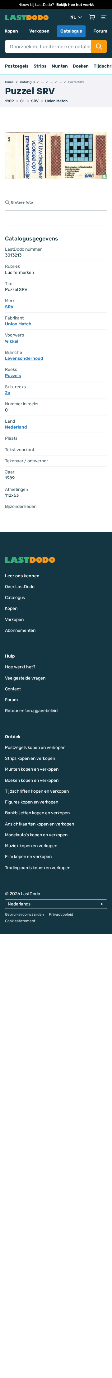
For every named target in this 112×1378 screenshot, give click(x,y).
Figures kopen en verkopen (31, 802)
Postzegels (17, 66)
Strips (40, 66)
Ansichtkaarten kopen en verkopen (39, 824)
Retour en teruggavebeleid (31, 710)
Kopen (11, 31)
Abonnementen (20, 630)
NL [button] (73, 17)
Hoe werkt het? (20, 667)
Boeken (81, 66)
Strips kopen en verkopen (30, 758)
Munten (60, 66)
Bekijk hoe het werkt (75, 4)
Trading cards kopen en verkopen (37, 867)
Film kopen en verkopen (28, 856)
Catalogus (71, 31)
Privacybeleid (61, 914)
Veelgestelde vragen (25, 678)
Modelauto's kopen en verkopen (36, 835)
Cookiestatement (20, 921)
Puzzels (13, 375)
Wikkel (11, 341)
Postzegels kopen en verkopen (35, 747)
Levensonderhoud (24, 358)
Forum (100, 31)
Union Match (56, 101)
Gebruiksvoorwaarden (24, 914)
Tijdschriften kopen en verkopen (37, 791)
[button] (92, 17)
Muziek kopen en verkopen (31, 845)
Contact (13, 689)
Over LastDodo (20, 586)
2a (7, 392)
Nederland (16, 427)
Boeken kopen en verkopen (31, 780)
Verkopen (39, 31)
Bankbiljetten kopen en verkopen (37, 813)
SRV (35, 101)
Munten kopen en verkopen (31, 769)
